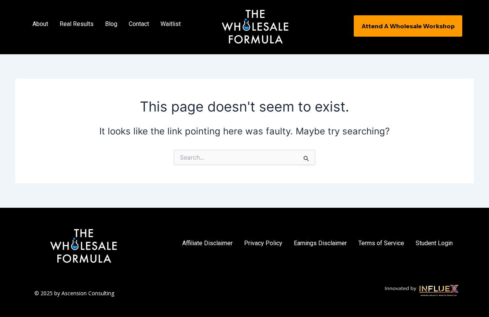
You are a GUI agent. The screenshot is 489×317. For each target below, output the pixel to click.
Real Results (77, 23)
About (40, 23)
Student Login (434, 243)
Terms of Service (381, 243)
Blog (111, 23)
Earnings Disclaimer (320, 243)
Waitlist (170, 23)
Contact (139, 23)
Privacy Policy (263, 243)
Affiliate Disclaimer (207, 243)
